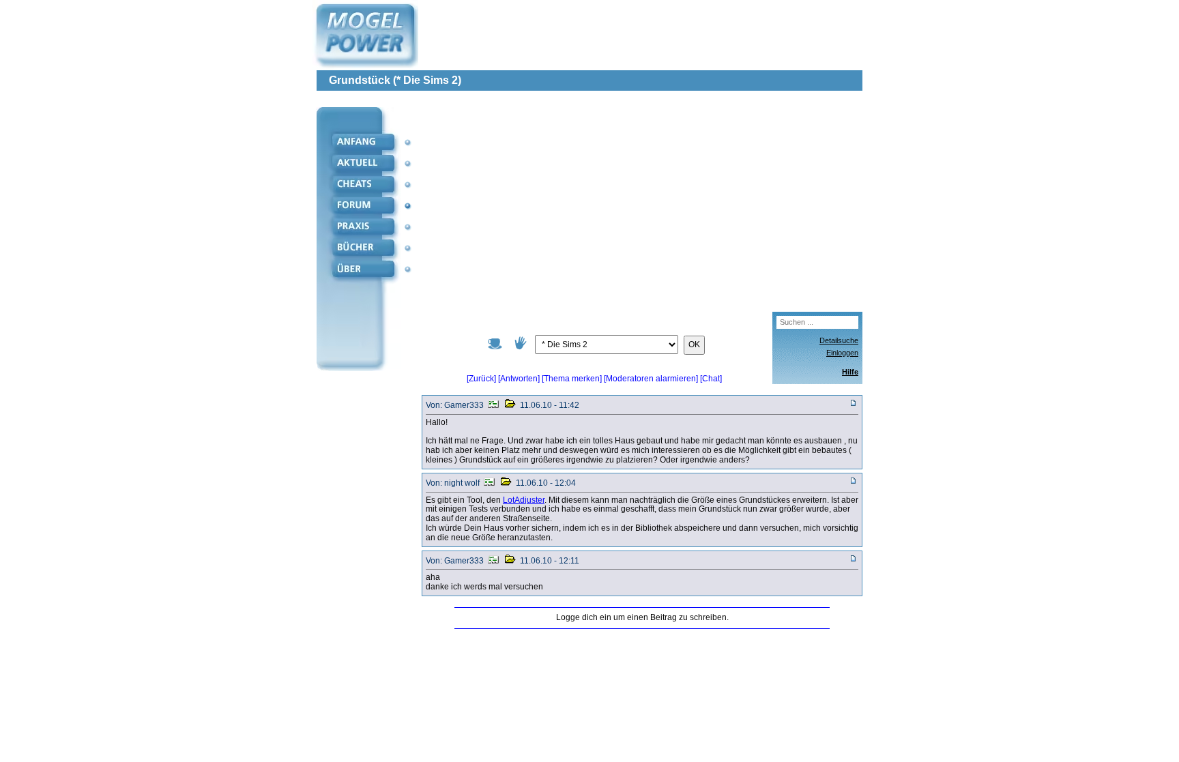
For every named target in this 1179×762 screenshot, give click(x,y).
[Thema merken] (572, 378)
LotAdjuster (523, 500)
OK (694, 344)
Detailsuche (838, 340)
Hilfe (850, 372)
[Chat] (711, 378)
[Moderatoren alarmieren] (652, 378)
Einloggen (842, 353)
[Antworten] (519, 378)
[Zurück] (481, 378)
